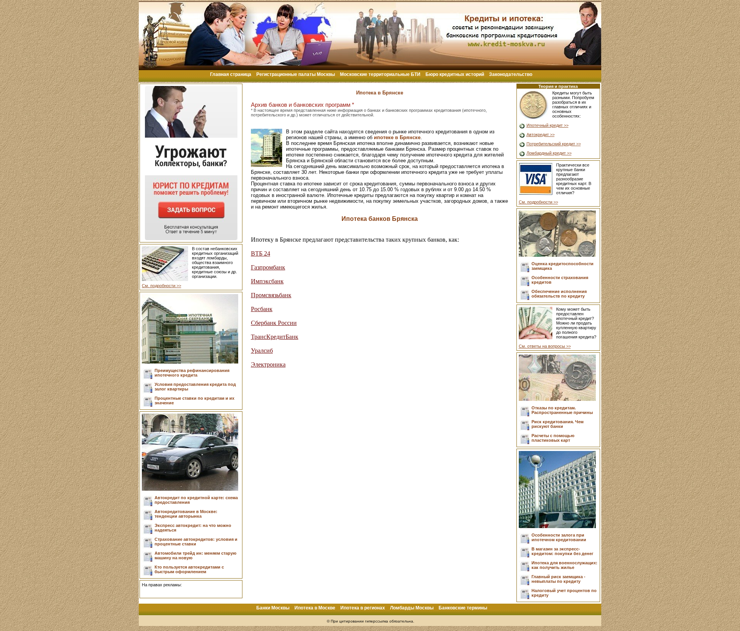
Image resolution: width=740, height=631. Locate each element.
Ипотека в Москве (314, 608)
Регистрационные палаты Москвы (295, 74)
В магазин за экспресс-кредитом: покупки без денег (562, 551)
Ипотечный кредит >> (547, 125)
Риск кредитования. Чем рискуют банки (557, 424)
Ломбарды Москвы (412, 608)
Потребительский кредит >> (553, 143)
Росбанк (261, 309)
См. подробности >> (161, 285)
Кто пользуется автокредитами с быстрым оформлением (189, 569)
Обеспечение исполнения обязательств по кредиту (559, 293)
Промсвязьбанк (271, 295)
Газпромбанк (268, 267)
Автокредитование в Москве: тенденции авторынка (186, 513)
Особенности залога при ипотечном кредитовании (558, 537)
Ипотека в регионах (362, 608)
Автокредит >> (540, 134)
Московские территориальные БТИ (380, 74)
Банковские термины (463, 608)
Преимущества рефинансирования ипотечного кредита (192, 372)
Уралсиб (262, 350)
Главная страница (230, 74)
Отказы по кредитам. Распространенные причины (562, 410)
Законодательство (510, 74)
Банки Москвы (272, 608)
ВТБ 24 (260, 253)
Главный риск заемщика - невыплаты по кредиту (558, 579)
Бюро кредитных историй (455, 74)
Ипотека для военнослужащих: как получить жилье (564, 565)
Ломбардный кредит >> (549, 153)
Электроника (268, 364)
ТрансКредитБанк (274, 336)
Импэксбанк (267, 281)
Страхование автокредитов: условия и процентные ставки (196, 541)
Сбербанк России (274, 323)
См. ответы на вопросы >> (545, 346)
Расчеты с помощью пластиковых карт (552, 438)
